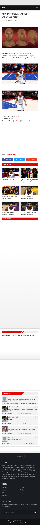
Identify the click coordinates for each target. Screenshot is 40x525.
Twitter (21, 159)
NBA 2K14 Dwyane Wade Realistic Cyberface (27, 197)
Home (12, 523)
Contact (4, 487)
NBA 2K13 (16, 154)
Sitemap (27, 523)
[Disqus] (20, 247)
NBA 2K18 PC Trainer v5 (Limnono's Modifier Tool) (18, 444)
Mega (11, 121)
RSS (3, 493)
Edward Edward (13, 407)
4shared (27, 121)
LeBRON (10, 437)
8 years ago (28, 413)
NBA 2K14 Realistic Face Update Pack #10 (9, 197)
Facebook (9, 159)
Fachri (10, 427)
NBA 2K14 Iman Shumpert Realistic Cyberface (28, 213)
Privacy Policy (19, 523)
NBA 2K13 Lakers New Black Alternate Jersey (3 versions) (29, 181)
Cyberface (9, 154)
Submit (4, 490)
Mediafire (17, 121)
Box (22, 121)
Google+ (33, 159)
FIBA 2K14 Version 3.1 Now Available (14, 413)
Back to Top (20, 456)
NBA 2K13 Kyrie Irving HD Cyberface (9, 180)
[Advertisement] (18, 2)
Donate (4, 495)
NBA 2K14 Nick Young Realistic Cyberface (8, 213)
